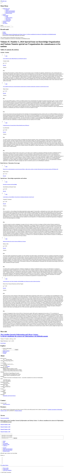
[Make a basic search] (1, 2)
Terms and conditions (4, 418)
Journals (7, 9)
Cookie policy (6, 469)
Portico (8, 366)
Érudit (7, 16)
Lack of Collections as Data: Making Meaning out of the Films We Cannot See (15, 58)
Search (1, 25)
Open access (8, 18)
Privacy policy (6, 468)
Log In (4, 14)
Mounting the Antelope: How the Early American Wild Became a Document (14, 241)
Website (4, 353)
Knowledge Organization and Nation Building (10, 184)
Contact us (5, 445)
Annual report (8, 19)
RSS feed (5, 352)
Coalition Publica (9, 17)
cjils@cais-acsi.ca (6, 404)
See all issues (3, 343)
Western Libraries (18, 410)
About (7, 15)
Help (4, 442)
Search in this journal (7, 348)
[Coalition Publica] (4, 465)
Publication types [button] (6, 8)
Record (4, 65)
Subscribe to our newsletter (7, 436)
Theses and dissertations (10, 10)
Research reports (9, 13)
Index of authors (6, 350)
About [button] (4, 15)
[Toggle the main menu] (1, 3)
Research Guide (6, 444)
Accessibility (5, 443)
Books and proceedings (10, 12)
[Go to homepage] (3, 1)
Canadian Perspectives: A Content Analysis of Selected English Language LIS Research (16, 125)
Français (4, 22)
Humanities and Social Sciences (9, 395)
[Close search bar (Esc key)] (2, 2)
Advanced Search (6, 21)
